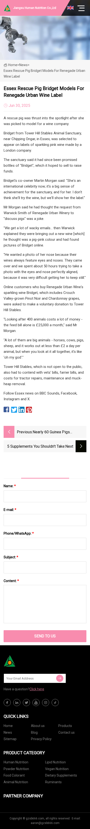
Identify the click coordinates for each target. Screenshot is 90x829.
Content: (11, 581)
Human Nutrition (16, 762)
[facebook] (7, 702)
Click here (37, 689)
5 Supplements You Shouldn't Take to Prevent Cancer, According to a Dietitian (36, 447)
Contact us (66, 732)
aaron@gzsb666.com (45, 823)
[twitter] (26, 702)
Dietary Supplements (61, 775)
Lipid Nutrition (55, 762)
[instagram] (45, 702)
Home (12, 65)
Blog (34, 732)
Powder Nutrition (16, 769)
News (8, 732)
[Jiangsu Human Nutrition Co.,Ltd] (28, 661)
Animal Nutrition (16, 782)
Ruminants (53, 782)
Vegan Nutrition (57, 769)
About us (38, 726)
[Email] (59, 678)
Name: (10, 486)
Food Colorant (14, 775)
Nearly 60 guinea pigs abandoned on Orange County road (58, 432)
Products (65, 726)
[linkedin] (16, 702)
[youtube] (36, 702)
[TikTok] (55, 702)
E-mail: (10, 510)
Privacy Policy (41, 739)
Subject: (11, 557)
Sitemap (10, 739)
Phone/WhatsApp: (19, 533)
